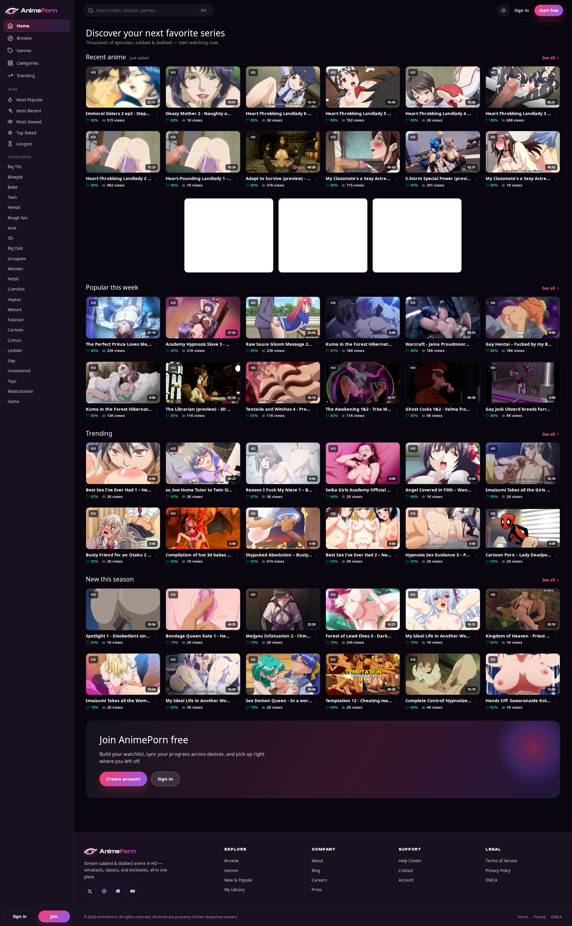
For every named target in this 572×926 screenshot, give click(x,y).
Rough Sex (17, 218)
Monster (16, 269)
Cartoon (15, 330)
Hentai (14, 207)
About (317, 860)
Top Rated (26, 133)
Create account (123, 779)
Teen (12, 197)
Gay (11, 360)
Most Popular (29, 100)
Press (317, 889)
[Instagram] (104, 891)
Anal (12, 228)
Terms (522, 916)
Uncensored (19, 370)
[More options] (157, 114)
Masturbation (20, 391)
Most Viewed (29, 122)
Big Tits (14, 166)
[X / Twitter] (89, 891)
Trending (26, 75)
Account (406, 880)
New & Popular (238, 880)
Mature (15, 309)
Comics (14, 340)
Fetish (13, 279)
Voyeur (14, 299)
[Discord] (118, 891)
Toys (12, 381)
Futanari (16, 319)
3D (10, 238)
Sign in (20, 916)
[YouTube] (132, 891)
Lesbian (15, 350)
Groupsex (17, 258)
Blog (316, 870)
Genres (24, 50)
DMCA (492, 880)
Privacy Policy (498, 870)
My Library (234, 889)
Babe (13, 187)
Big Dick (15, 248)
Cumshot (16, 289)
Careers (319, 880)
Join (54, 916)
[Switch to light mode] (503, 10)
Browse (24, 38)
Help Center (410, 860)
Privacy (540, 916)
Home (23, 26)
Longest (24, 144)
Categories (27, 63)
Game (13, 401)
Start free (548, 10)
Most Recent (28, 111)
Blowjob (15, 177)
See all (548, 58)
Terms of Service (501, 860)
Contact (406, 870)
